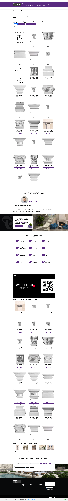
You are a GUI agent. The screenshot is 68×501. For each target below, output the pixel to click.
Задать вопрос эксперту (33, 201)
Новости (37, 483)
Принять (64, 499)
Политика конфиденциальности (15, 488)
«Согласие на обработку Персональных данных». (27, 466)
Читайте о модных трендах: (31, 24)
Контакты (23, 485)
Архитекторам (31, 484)
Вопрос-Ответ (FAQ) (39, 484)
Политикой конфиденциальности (31, 499)
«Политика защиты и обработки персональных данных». (28, 467)
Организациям (31, 483)
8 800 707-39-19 (28, 3)
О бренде (30, 481)
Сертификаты (38, 486)
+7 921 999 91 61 (28, 5)
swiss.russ (15, 24)
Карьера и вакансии (39, 482)
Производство (24, 483)
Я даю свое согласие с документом (23, 466)
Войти (49, 5)
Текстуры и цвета (22, 24)
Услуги (23, 482)
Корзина (51, 5)
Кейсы (30, 485)
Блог (36, 485)
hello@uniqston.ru (39, 5)
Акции (29, 482)
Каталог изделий (24, 481)
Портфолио (23, 484)
